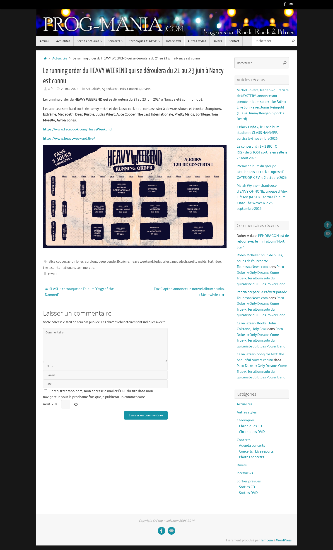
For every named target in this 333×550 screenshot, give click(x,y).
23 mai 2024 (69, 89)
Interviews (245, 473)
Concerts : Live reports (256, 451)
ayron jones (75, 262)
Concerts (133, 89)
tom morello (85, 268)
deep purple (107, 262)
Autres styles (247, 412)
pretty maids (197, 262)
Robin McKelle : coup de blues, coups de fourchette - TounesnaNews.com (260, 261)
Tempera (266, 540)
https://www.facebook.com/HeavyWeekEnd (77, 129)
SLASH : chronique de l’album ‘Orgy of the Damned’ (79, 292)
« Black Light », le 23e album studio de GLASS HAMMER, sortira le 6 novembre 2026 (258, 133)
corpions (91, 262)
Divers (145, 89)
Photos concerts (251, 457)
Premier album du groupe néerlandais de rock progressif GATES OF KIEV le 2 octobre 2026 (262, 172)
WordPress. (284, 540)
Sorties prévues (249, 481)
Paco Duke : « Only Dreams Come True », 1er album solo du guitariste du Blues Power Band (262, 372)
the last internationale (59, 268)
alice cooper (57, 262)
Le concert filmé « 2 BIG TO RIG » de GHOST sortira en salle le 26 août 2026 (262, 152)
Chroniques (246, 420)
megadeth (179, 262)
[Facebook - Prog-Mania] (285, 4)
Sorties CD (247, 487)
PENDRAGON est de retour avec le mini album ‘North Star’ (263, 242)
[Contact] (291, 4)
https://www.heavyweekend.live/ (69, 139)
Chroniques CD (250, 426)
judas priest (162, 262)
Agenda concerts (114, 89)
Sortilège (214, 262)
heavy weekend (142, 262)
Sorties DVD (248, 493)
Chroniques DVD (252, 432)
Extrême (123, 262)
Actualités (59, 58)
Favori (52, 274)
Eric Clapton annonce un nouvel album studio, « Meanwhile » (189, 292)
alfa (50, 89)
